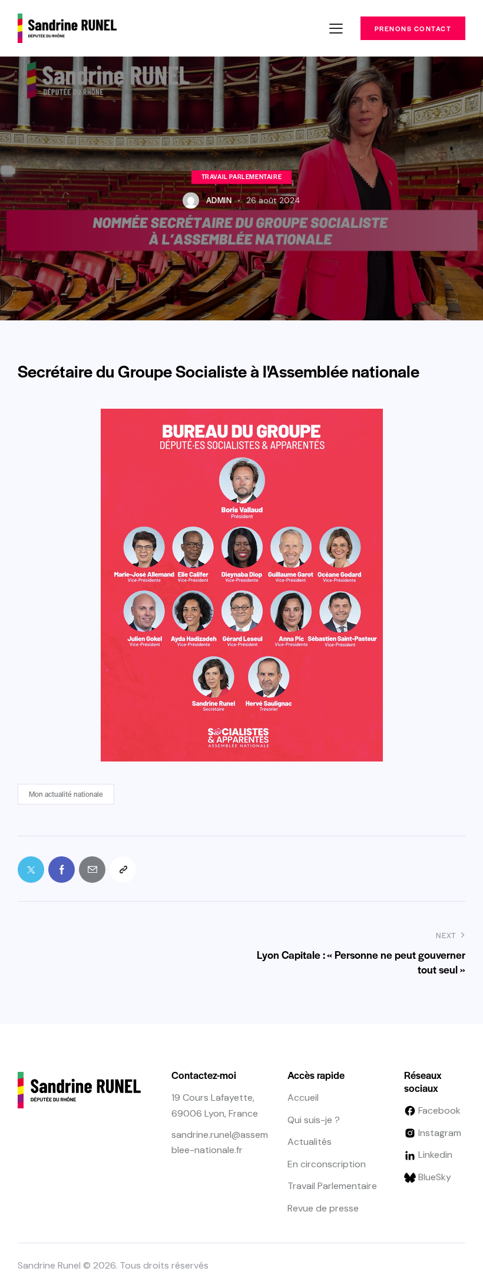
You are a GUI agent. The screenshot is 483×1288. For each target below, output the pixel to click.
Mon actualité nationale (66, 794)
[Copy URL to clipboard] (123, 869)
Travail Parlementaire (241, 176)
